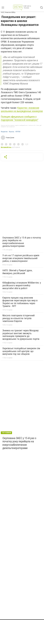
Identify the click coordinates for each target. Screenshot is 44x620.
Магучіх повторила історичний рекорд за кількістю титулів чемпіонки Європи (18, 318)
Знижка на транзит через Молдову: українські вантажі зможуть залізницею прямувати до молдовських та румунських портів (20, 334)
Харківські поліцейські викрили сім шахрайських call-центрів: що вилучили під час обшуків (21, 351)
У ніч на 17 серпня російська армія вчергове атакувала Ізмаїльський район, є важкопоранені (20, 258)
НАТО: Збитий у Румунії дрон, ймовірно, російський (17, 272)
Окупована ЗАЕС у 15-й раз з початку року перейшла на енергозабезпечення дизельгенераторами (21, 242)
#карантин (4, 132)
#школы (11, 132)
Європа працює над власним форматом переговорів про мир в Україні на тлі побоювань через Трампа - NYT (19, 302)
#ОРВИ (17, 132)
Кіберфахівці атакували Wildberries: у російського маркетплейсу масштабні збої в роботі (21, 285)
